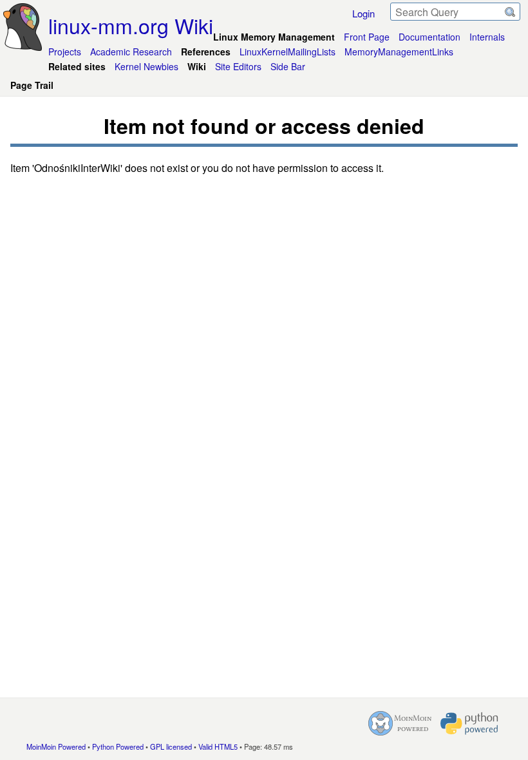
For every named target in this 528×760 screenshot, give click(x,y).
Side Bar (287, 66)
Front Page (367, 36)
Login (363, 13)
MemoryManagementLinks (398, 51)
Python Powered (118, 746)
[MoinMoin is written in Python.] (469, 723)
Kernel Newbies (146, 66)
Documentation (429, 36)
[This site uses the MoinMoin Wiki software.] (400, 723)
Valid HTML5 (218, 746)
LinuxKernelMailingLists (287, 51)
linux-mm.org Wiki (130, 25)
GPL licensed (171, 746)
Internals (487, 36)
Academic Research (131, 51)
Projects (64, 51)
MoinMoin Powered (56, 746)
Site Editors (238, 66)
